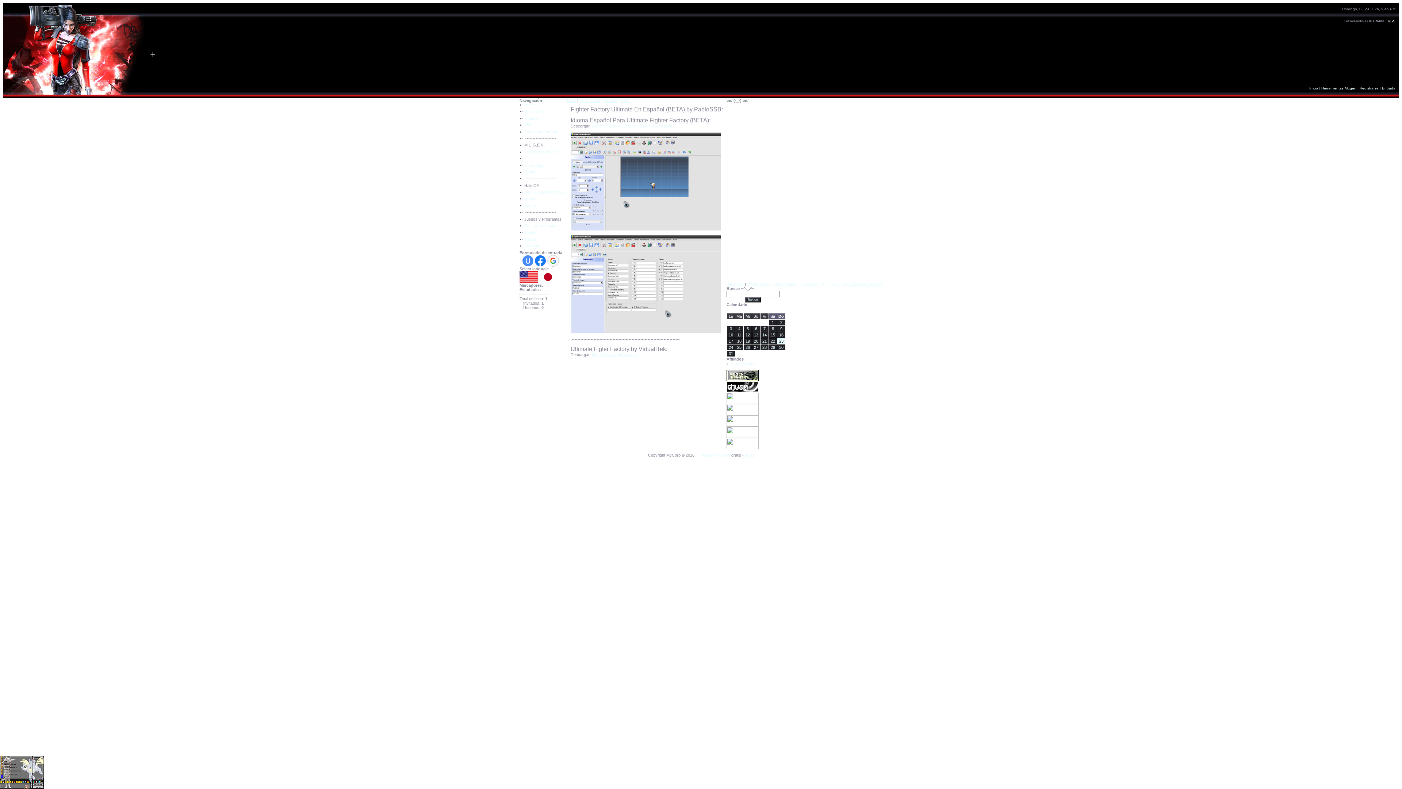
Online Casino (785, 284)
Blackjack (735, 284)
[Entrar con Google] (553, 261)
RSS (1391, 21)
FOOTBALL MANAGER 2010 (857, 284)
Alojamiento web (716, 455)
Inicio (1313, 88)
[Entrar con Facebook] (540, 260)
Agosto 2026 (756, 310)
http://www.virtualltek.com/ (615, 354)
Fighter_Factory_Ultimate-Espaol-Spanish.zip (632, 126)
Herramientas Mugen (1338, 88)
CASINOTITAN (814, 284)
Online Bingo (758, 284)
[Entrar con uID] (527, 260)
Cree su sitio (743, 363)
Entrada (1388, 88)
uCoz (749, 455)
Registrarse (1369, 88)
